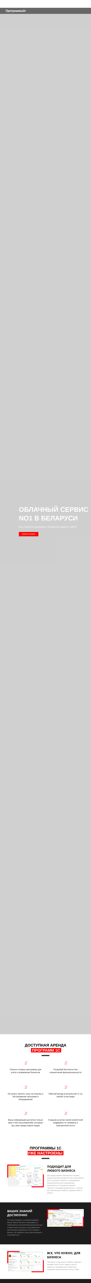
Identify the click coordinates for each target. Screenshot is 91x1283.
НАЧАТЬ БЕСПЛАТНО (29, 534)
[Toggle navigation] (83, 4)
